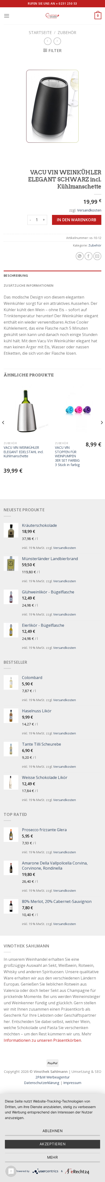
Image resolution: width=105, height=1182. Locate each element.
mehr (52, 1157)
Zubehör (67, 32)
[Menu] (7, 16)
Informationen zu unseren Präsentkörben (42, 1040)
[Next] (101, 432)
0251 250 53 (68, 3)
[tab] (52, 275)
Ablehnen (52, 1131)
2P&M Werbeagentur (52, 1077)
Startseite (40, 32)
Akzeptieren (52, 1144)
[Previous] (3, 432)
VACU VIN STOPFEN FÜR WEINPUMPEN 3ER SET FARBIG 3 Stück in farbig (67, 456)
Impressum (72, 1082)
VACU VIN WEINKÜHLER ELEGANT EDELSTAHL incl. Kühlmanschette (23, 451)
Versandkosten (89, 210)
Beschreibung (16, 275)
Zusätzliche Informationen (28, 285)
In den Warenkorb (76, 219)
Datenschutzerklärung (41, 1082)
